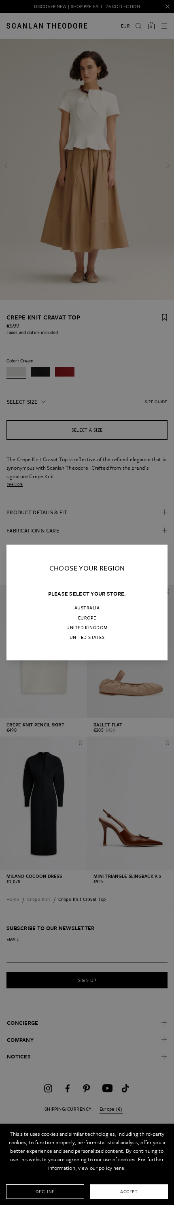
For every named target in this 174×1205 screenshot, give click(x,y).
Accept (129, 1191)
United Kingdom (87, 627)
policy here (111, 1168)
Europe (87, 618)
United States (87, 637)
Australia (87, 608)
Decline (45, 1191)
